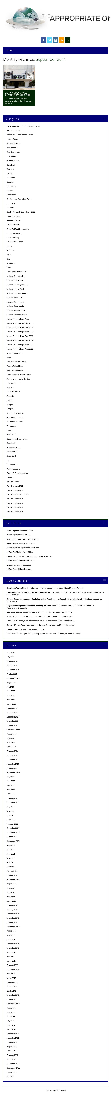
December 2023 (13, 760)
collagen (10, 191)
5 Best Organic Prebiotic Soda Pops (21, 544)
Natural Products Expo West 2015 (20, 332)
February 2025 (12, 708)
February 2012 (12, 1055)
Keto (8, 259)
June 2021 (11, 854)
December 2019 (13, 914)
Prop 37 (10, 400)
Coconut (10, 182)
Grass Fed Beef (13, 225)
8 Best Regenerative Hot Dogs (18, 535)
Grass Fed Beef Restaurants (18, 229)
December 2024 (13, 717)
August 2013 (12, 1008)
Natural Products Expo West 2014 (20, 328)
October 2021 (12, 837)
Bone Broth (11, 165)
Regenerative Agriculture (16, 413)
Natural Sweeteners (14, 353)
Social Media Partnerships (17, 439)
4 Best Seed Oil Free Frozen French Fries (23, 539)
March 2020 (11, 901)
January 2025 (12, 713)
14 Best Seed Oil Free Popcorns (19, 569)
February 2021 (12, 867)
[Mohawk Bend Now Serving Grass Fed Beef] (19, 89)
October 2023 (12, 768)
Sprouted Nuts (12, 452)
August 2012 (12, 1047)
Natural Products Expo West (18, 319)
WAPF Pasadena (13, 469)
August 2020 (12, 884)
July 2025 (10, 687)
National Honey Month (15, 289)
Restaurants (11, 426)
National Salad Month (15, 306)
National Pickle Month (15, 302)
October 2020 (12, 875)
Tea (8, 460)
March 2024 (11, 747)
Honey (9, 246)
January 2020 (12, 910)
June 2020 (11, 892)
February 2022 (12, 824)
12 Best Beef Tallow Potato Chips (20, 552)
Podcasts (10, 388)
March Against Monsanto (16, 272)
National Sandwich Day (16, 310)
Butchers (10, 169)
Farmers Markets (13, 216)
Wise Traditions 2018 (15, 503)
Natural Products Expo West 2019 (20, 340)
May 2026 (10, 657)
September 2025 (13, 678)
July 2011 (10, 1077)
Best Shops (11, 156)
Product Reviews (13, 392)
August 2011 (11, 1072)
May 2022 (10, 811)
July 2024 (10, 738)
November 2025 (13, 670)
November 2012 (13, 1038)
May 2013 (10, 1021)
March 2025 (11, 704)
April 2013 (11, 1025)
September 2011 (13, 1068)
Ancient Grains (12, 139)
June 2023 (11, 781)
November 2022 (13, 803)
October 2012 (12, 1042)
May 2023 (10, 785)
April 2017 (11, 957)
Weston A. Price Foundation (17, 473)
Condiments (11, 195)
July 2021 (10, 850)
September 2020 (13, 880)
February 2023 (12, 798)
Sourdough (11, 443)
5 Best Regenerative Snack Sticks (20, 531)
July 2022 (10, 807)
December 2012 (13, 1034)
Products (10, 396)
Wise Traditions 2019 (15, 507)
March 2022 (11, 820)
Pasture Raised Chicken (16, 362)
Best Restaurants (13, 152)
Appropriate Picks (14, 144)
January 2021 (12, 871)
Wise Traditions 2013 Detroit (18, 495)
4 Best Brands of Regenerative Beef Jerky (23, 548)
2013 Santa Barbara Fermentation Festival (23, 126)
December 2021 (13, 828)
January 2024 (12, 755)
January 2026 (12, 666)
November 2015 (13, 970)
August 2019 (12, 931)
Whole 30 (10, 477)
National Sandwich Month (17, 315)
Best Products (12, 148)
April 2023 (11, 790)
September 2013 (13, 1004)
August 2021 (12, 845)
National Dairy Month (15, 281)
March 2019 (11, 940)
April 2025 (11, 700)
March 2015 (11, 978)
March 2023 (11, 794)
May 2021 (10, 858)
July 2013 (10, 1012)
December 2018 (13, 944)
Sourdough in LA (13, 448)
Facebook (43, 40)
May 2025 (10, 696)
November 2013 (13, 995)
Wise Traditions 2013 (15, 490)
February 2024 (12, 751)
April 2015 (11, 974)
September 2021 (13, 841)
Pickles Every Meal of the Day (18, 379)
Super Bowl (11, 456)
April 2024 (11, 743)
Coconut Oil (11, 186)
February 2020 (12, 905)
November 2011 (13, 1064)
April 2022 (11, 815)
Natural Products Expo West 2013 (20, 323)
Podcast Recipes (13, 383)
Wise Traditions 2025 (15, 512)
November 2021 (13, 833)
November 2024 (13, 721)
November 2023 (13, 764)
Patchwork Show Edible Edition (19, 375)
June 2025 (11, 691)
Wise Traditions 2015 (15, 499)
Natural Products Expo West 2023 (20, 349)
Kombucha (11, 263)
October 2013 (12, 999)
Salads (9, 430)
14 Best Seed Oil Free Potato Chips (20, 561)
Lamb (9, 268)
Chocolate (11, 178)
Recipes (10, 409)
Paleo (9, 358)
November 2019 (13, 918)
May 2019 (10, 935)
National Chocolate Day (16, 276)
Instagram (55, 40)
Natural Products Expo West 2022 (20, 345)
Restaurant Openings (15, 418)
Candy (9, 173)
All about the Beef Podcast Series (20, 135)
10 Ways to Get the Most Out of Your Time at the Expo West (30, 556)
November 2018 (13, 948)
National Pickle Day (14, 298)
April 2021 (11, 862)
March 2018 (11, 952)
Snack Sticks (12, 435)
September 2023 (13, 773)
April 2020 (11, 897)
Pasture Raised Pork (15, 370)
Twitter (49, 40)
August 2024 (12, 734)
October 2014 (12, 991)
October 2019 (12, 922)
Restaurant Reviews (15, 422)
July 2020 (10, 888)
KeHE (9, 255)
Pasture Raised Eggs (15, 366)
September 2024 (13, 730)
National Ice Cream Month (17, 293)
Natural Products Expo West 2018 (20, 336)
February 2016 (12, 965)
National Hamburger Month (17, 285)
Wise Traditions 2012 (15, 486)
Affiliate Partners (13, 131)
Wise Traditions (13, 482)
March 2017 (11, 961)
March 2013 (11, 1029)
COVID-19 (11, 203)
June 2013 (11, 1017)
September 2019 (13, 927)
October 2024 (12, 725)
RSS (61, 40)
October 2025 (12, 674)
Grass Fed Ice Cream (15, 242)
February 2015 (12, 982)
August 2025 (12, 683)
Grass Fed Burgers (14, 233)
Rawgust (10, 405)
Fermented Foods (14, 220)
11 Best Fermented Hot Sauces (19, 565)
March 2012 (11, 1051)
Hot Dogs (10, 251)
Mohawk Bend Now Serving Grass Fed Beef (17, 94)
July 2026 (10, 653)
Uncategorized (12, 465)
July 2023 (10, 777)
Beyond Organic (13, 161)
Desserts (10, 208)
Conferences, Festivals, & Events (19, 199)
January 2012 (12, 1059)
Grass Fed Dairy (13, 238)
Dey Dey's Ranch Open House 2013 (21, 212)
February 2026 (12, 661)
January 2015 (12, 987)
